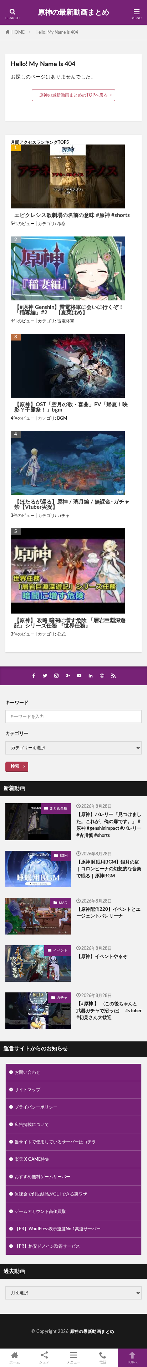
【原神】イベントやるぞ (101, 956)
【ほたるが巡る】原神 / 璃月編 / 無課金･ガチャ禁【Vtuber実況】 (72, 504)
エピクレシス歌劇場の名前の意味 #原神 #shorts (72, 215)
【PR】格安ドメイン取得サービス (47, 1246)
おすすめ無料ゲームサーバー (42, 1177)
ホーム (14, 1362)
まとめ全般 (58, 808)
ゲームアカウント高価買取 (40, 1211)
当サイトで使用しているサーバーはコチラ (55, 1142)
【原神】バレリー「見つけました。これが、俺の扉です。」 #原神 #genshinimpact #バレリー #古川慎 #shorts (109, 825)
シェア (44, 1362)
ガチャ (63, 515)
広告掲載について (32, 1124)
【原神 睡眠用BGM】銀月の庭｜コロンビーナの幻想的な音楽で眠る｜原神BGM (108, 869)
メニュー (73, 1362)
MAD (63, 903)
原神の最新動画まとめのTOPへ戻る (73, 95)
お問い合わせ (27, 1072)
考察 (61, 224)
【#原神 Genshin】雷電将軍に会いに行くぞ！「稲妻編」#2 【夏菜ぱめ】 (69, 310)
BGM (62, 418)
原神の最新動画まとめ (73, 12)
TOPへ (132, 1362)
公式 (61, 634)
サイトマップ (27, 1090)
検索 (15, 766)
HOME (18, 32)
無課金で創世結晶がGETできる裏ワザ (51, 1194)
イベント (60, 950)
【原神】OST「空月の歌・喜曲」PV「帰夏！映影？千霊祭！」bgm (71, 407)
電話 (102, 1362)
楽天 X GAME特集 (32, 1159)
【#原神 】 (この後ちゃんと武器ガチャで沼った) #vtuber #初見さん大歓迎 (109, 1011)
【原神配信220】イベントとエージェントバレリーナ (108, 913)
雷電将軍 (65, 321)
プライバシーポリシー (36, 1107)
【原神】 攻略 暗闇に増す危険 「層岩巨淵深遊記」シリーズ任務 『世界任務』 (70, 623)
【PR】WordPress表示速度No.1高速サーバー (58, 1229)
